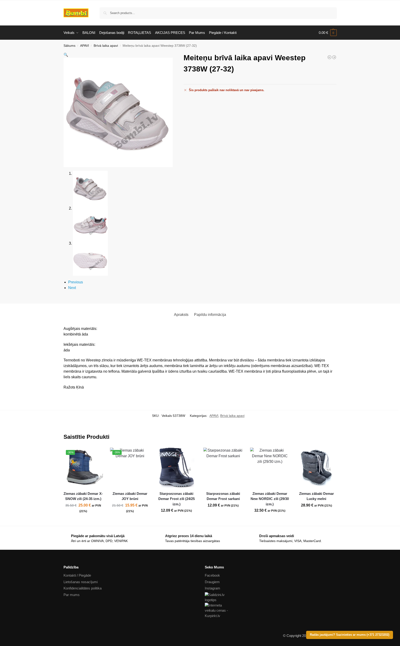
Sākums (69, 45)
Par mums (72, 595)
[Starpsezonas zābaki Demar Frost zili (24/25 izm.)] (176, 467)
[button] (328, 33)
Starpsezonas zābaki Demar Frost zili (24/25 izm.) (176, 499)
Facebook (212, 575)
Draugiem (212, 582)
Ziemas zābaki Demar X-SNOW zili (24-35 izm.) (83, 496)
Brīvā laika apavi (106, 45)
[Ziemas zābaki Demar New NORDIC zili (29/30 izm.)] (270, 467)
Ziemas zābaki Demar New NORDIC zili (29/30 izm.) (270, 499)
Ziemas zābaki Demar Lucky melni (316, 496)
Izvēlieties (83, 521)
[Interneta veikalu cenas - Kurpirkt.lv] (271, 611)
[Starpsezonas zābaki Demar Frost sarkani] (223, 467)
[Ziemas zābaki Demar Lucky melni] (316, 467)
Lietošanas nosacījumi (81, 582)
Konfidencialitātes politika (83, 588)
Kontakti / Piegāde (77, 575)
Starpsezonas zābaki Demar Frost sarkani (223, 496)
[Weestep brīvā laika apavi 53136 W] (334, 57)
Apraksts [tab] (181, 315)
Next (72, 288)
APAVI (84, 45)
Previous (75, 282)
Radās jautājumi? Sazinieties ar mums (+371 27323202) (349, 634)
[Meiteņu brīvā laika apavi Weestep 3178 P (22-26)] (329, 57)
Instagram (212, 588)
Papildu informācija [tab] (210, 315)
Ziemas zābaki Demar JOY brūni (130, 496)
